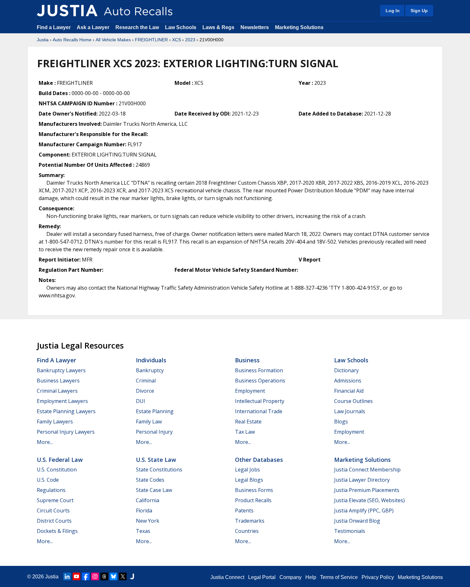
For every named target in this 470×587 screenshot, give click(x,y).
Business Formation (259, 370)
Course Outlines (353, 401)
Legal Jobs (247, 469)
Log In (393, 10)
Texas (143, 531)
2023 (190, 39)
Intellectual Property (259, 401)
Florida (144, 510)
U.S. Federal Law (60, 459)
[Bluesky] (113, 576)
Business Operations (260, 380)
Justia (43, 39)
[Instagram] (95, 576)
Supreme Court (55, 500)
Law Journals (349, 411)
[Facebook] (86, 576)
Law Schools (180, 27)
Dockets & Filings (57, 531)
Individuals (151, 360)
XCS (176, 39)
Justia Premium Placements (366, 490)
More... (45, 442)
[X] (123, 576)
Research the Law (137, 27)
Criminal (146, 380)
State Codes (150, 479)
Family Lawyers (55, 421)
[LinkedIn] (67, 576)
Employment (250, 390)
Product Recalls (253, 500)
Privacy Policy (378, 577)
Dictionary (346, 370)
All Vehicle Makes (113, 39)
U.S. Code (48, 479)
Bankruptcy (150, 370)
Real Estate (248, 421)
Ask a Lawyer (94, 27)
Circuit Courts (53, 510)
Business (247, 360)
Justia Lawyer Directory (362, 479)
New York (147, 520)
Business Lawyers (58, 380)
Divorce (145, 390)
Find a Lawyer (54, 27)
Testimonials (349, 531)
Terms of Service (339, 577)
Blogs (341, 421)
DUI (140, 401)
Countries (247, 531)
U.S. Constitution (57, 469)
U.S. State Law (156, 459)
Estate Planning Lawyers (66, 411)
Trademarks (249, 520)
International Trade (258, 411)
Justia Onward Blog (357, 520)
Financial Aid (349, 390)
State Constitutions (159, 469)
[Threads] (104, 576)
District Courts (54, 520)
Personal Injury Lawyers (66, 431)
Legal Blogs (249, 479)
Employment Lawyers (62, 401)
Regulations (51, 490)
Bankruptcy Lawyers (61, 370)
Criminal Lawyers (57, 390)
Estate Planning (155, 411)
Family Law (149, 421)
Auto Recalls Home (72, 39)
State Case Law (154, 490)
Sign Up (419, 10)
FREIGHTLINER (151, 39)
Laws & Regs (218, 27)
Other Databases (259, 459)
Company (290, 577)
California (147, 500)
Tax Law (245, 431)
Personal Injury (154, 431)
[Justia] (67, 10)
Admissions (347, 380)
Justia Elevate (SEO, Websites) (369, 500)
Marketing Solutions (299, 27)
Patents (244, 510)
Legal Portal (262, 577)
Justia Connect (227, 577)
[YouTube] (76, 576)
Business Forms (254, 490)
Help (310, 577)
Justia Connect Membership (367, 469)
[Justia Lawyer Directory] (132, 576)
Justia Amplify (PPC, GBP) (364, 510)
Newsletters (254, 27)
